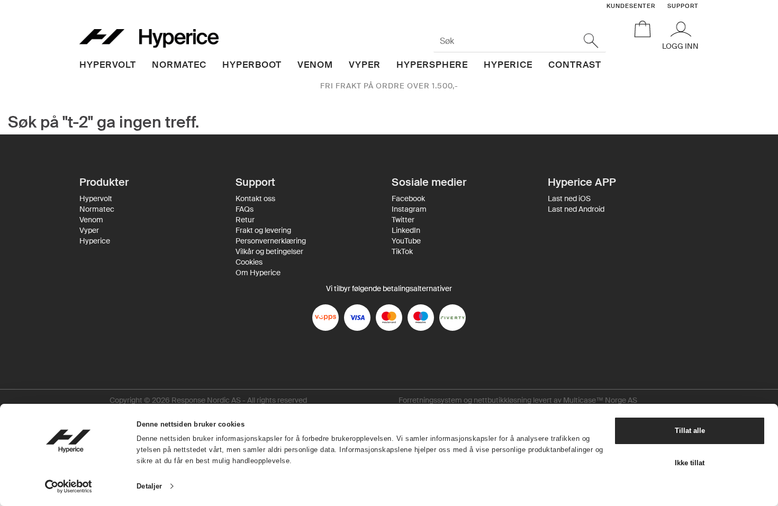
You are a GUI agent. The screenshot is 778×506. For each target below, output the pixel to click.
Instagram (409, 209)
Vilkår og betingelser (269, 251)
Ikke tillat (689, 463)
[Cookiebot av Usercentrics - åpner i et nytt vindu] (68, 486)
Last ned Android (576, 209)
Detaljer (149, 486)
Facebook (408, 198)
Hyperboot (252, 64)
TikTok (402, 251)
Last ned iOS (569, 198)
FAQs (245, 209)
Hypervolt (107, 64)
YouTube (406, 241)
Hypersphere (432, 64)
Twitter (403, 219)
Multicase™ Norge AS (600, 400)
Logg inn (680, 46)
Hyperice (508, 64)
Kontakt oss (255, 198)
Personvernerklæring (271, 241)
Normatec (179, 64)
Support (683, 6)
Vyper (365, 64)
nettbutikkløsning (502, 400)
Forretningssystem (430, 400)
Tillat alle (690, 431)
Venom (315, 64)
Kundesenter (631, 6)
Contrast (574, 64)
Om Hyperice (258, 272)
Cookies (249, 262)
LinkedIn (406, 230)
